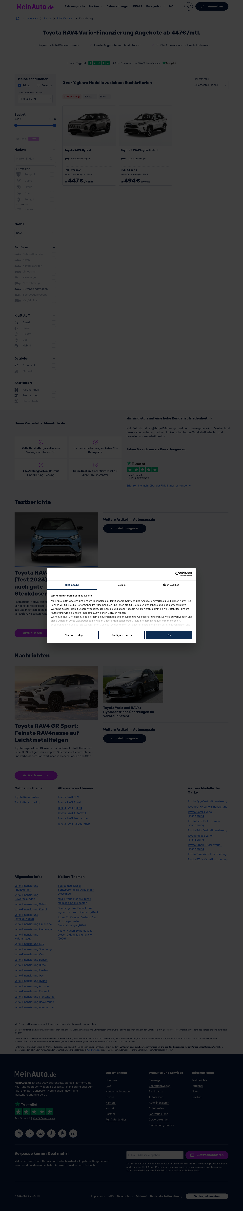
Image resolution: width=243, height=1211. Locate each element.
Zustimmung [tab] (72, 584)
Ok (169, 635)
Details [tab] (122, 584)
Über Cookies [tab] (171, 584)
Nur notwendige (74, 635)
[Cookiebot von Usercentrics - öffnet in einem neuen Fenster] (177, 574)
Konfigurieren (120, 635)
